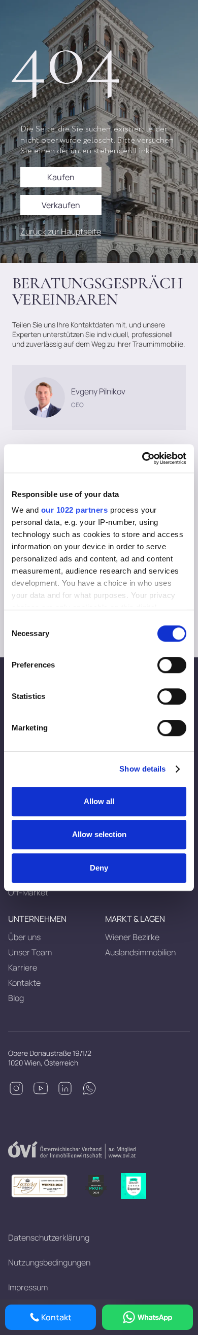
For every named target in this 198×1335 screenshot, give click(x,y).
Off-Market (28, 892)
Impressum (28, 1287)
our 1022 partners (74, 510)
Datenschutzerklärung (48, 1237)
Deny (99, 867)
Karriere (22, 967)
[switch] (171, 665)
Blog (16, 998)
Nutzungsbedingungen (49, 1262)
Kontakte (24, 982)
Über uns (24, 937)
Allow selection (99, 834)
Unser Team (30, 952)
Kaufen (61, 177)
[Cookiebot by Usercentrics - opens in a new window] (142, 458)
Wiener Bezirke (132, 937)
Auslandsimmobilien (140, 952)
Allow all (99, 801)
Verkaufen (61, 205)
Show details (142, 768)
